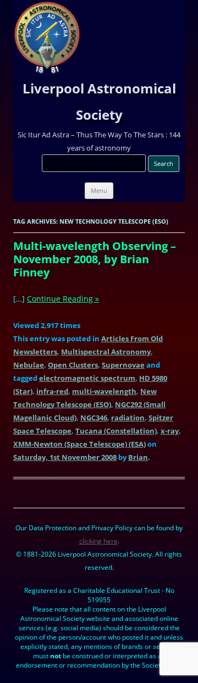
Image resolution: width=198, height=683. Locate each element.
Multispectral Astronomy (106, 352)
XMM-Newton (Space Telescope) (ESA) (79, 444)
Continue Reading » (63, 298)
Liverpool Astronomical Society (99, 101)
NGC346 (93, 418)
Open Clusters (73, 365)
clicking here (98, 541)
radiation (128, 418)
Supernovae (123, 365)
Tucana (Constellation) (116, 431)
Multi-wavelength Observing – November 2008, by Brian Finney (94, 259)
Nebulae (28, 365)
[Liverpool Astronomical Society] (47, 71)
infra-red (52, 391)
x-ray (170, 431)
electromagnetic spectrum (87, 378)
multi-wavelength (104, 391)
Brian (138, 457)
